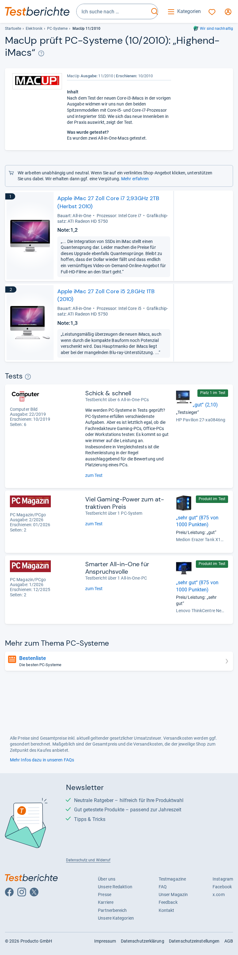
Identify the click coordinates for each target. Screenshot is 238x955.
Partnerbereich (112, 910)
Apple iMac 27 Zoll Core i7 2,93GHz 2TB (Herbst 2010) (108, 202)
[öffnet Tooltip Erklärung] (41, 53)
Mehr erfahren (135, 178)
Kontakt (166, 910)
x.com (218, 894)
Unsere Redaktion (115, 886)
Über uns (106, 879)
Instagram (223, 879)
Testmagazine (172, 879)
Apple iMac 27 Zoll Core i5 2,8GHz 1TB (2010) (106, 295)
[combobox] (113, 11)
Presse (104, 894)
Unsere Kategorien (116, 918)
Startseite (13, 28)
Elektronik (34, 28)
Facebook (222, 886)
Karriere (105, 902)
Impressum (105, 941)
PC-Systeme (57, 28)
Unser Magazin (173, 894)
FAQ (163, 886)
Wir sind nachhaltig (216, 28)
